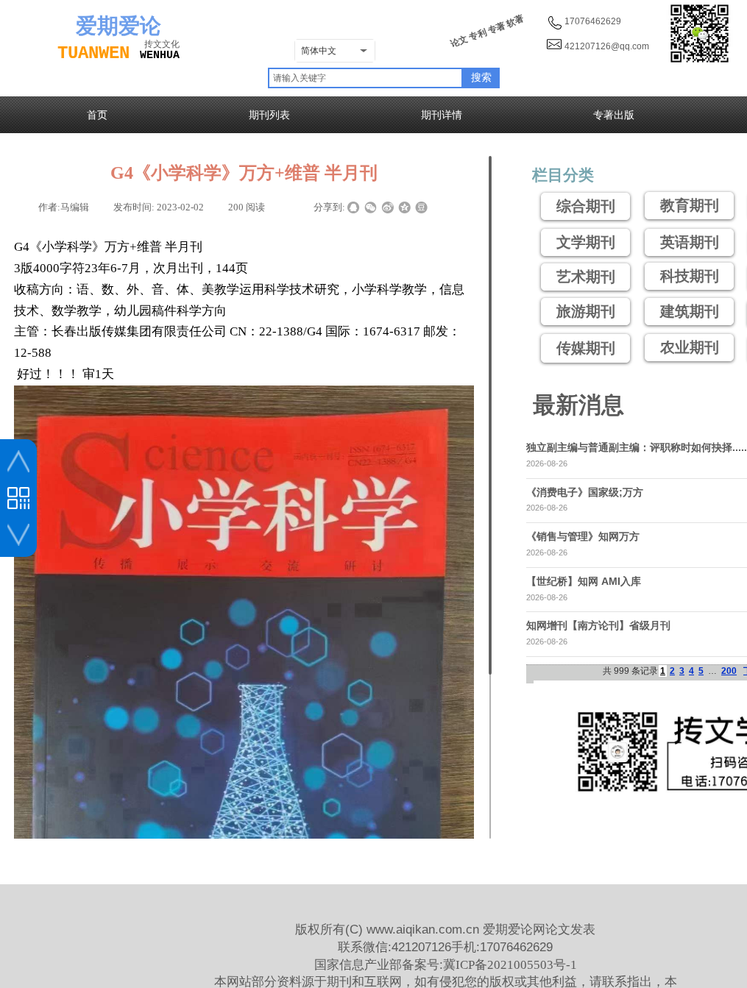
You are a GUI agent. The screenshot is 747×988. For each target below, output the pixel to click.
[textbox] (365, 78)
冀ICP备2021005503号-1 (510, 965)
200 (729, 671)
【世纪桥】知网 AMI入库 (583, 581)
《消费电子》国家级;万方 (584, 492)
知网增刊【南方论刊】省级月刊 (598, 625)
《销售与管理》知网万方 (583, 536)
